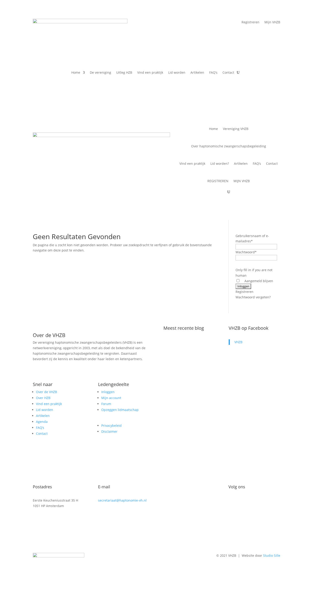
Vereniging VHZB (235, 129)
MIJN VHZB (241, 181)
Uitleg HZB (124, 73)
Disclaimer (109, 431)
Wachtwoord (246, 252)
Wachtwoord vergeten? (253, 297)
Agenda (42, 421)
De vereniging (100, 73)
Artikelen (197, 73)
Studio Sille (271, 555)
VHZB (238, 342)
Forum (106, 404)
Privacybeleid (111, 425)
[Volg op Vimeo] (241, 501)
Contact (228, 73)
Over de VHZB (46, 392)
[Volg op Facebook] (232, 501)
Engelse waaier (182, 354)
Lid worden (176, 73)
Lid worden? (219, 163)
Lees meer (176, 378)
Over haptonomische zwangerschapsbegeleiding (228, 146)
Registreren (250, 22)
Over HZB (43, 398)
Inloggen (108, 392)
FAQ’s (213, 73)
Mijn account (111, 398)
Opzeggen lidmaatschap (120, 410)
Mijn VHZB (272, 22)
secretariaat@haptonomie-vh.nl (122, 500)
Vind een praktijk (150, 73)
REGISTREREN (217, 181)
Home (75, 73)
